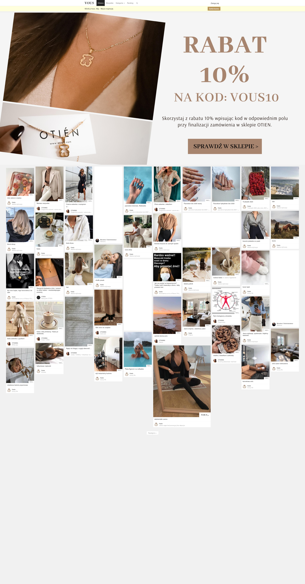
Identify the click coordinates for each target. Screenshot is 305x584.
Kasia (131, 210)
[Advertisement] (108, 202)
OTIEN (43, 297)
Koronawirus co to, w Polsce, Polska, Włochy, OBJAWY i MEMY (178, 293)
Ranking (130, 3)
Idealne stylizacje (282, 208)
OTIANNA (44, 208)
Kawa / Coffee (45, 340)
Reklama (102, 241)
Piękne (190, 335)
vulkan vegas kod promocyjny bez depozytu (172, 425)
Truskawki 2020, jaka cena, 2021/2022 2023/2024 (261, 208)
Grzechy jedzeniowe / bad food (227, 362)
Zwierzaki (103, 334)
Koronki (43, 372)
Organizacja (221, 322)
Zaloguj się (215, 3)
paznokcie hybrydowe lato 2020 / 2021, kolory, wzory (145, 212)
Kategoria (119, 3)
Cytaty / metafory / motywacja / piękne (82, 355)
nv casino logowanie (229, 277)
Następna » (152, 433)
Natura (161, 342)
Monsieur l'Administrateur (108, 240)
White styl (15, 345)
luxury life (250, 293)
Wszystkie (109, 3)
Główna (101, 3)
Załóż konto (214, 8)
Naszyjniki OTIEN (46, 298)
